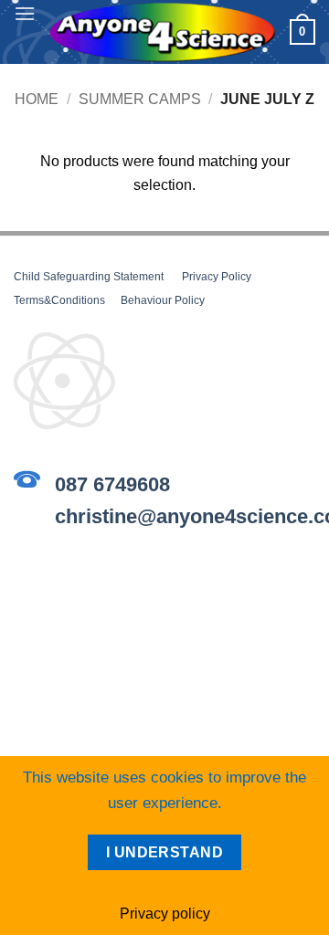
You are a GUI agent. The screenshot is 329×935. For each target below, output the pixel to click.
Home (36, 99)
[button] (25, 13)
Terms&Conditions (59, 300)
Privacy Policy (216, 276)
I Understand (165, 852)
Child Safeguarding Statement (89, 276)
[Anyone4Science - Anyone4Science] (162, 32)
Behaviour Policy (163, 300)
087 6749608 (112, 484)
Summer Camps (140, 99)
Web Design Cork (165, 645)
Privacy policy (165, 913)
